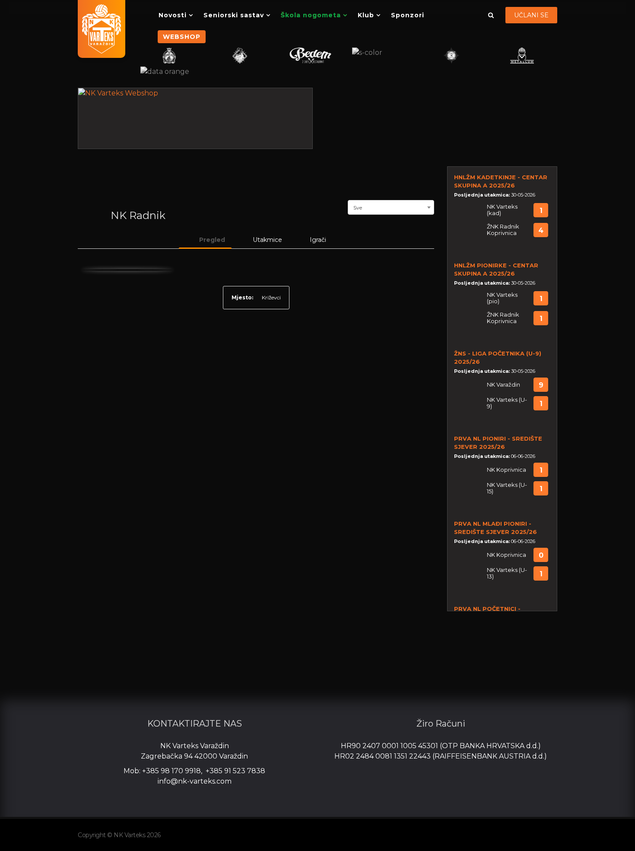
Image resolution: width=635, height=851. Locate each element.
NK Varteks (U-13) (507, 573)
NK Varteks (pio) (502, 298)
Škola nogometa (311, 15)
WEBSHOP (181, 37)
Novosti (173, 15)
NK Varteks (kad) (502, 209)
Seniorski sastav (233, 15)
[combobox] (391, 206)
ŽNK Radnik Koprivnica (503, 229)
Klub (366, 15)
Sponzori (407, 15)
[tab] (205, 239)
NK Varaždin (503, 384)
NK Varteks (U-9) (507, 403)
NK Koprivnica (506, 470)
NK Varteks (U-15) (507, 488)
